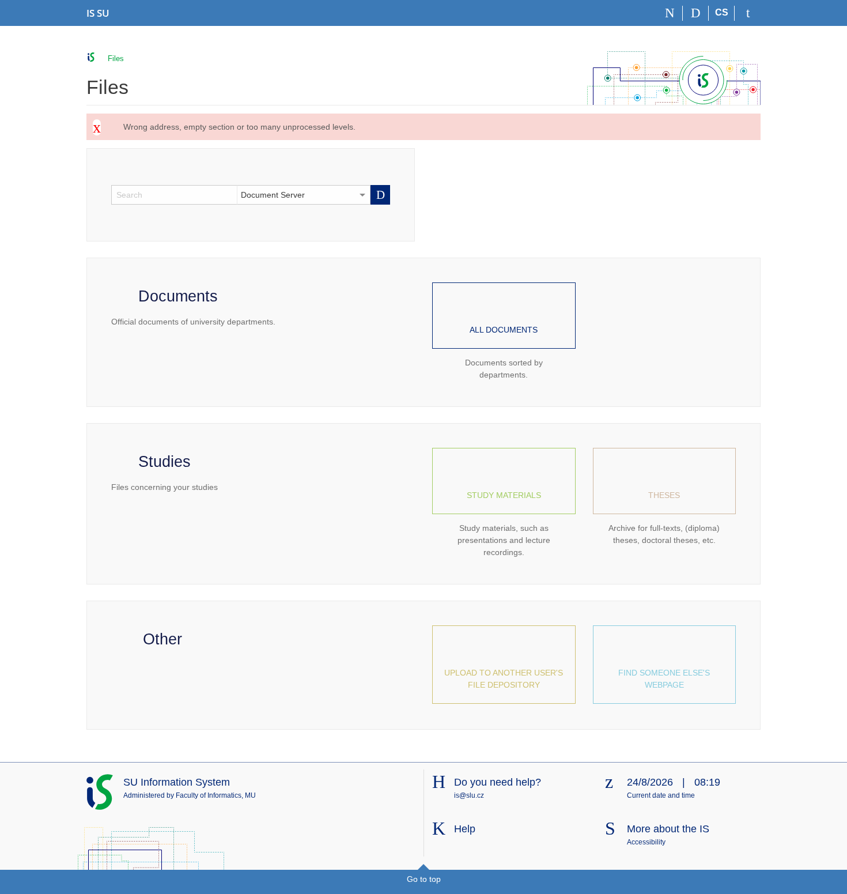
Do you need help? (497, 782)
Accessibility (646, 842)
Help (464, 829)
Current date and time (661, 795)
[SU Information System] (91, 57)
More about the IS (668, 829)
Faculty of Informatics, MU (216, 795)
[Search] (696, 13)
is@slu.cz (469, 795)
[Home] (670, 13)
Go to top (424, 879)
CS (721, 12)
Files (116, 58)
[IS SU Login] (748, 13)
